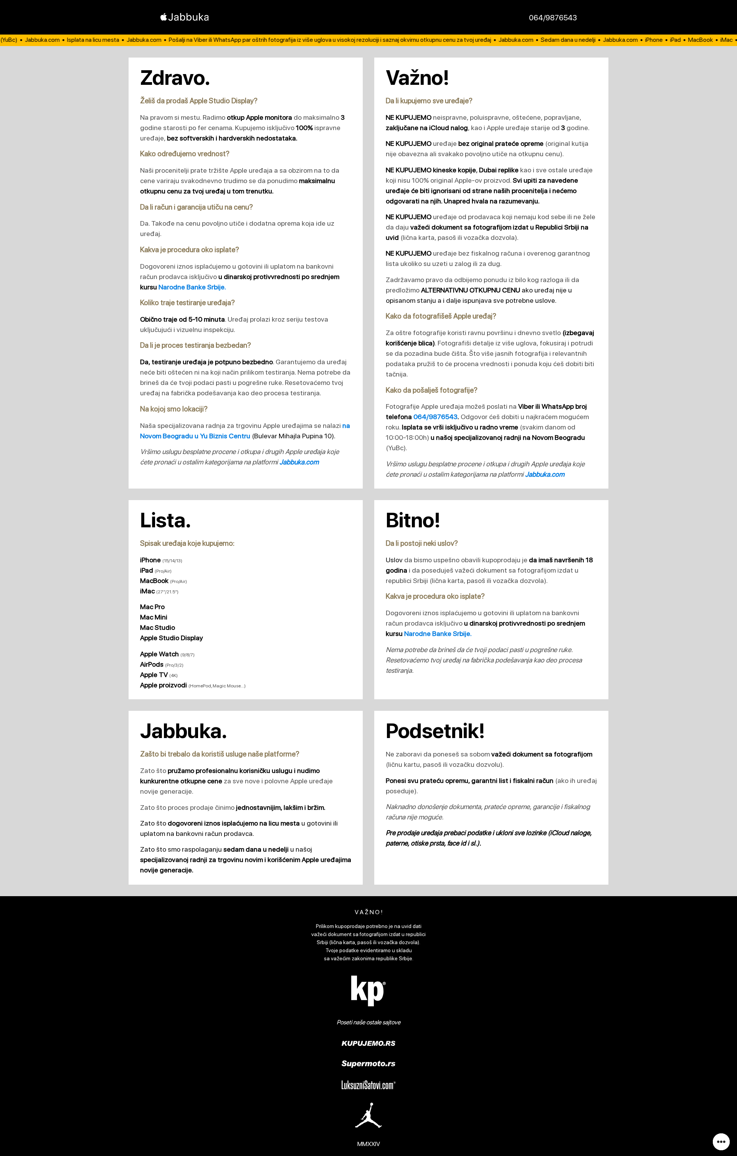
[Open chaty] (721, 1141)
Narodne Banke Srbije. (192, 287)
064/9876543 (553, 17)
